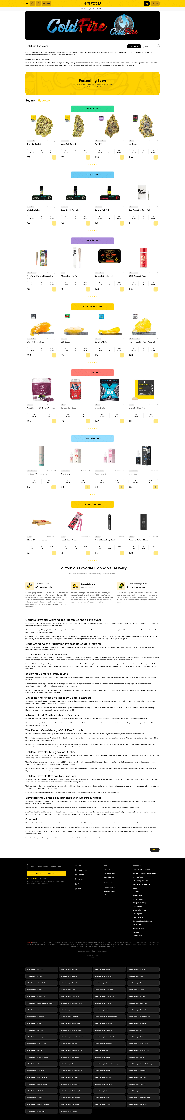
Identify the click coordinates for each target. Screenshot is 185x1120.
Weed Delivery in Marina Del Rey (105, 1037)
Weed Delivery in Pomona (69, 1064)
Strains (80, 884)
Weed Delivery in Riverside (103, 1070)
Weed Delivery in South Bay (137, 1084)
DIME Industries (155, 206)
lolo (50, 141)
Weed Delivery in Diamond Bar (104, 996)
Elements (140, 536)
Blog (79, 888)
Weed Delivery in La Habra (103, 1023)
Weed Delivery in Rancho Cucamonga (107, 1064)
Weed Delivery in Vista (102, 1097)
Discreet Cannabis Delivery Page (144, 873)
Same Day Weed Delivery (141, 870)
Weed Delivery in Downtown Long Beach (40, 1003)
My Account (82, 870)
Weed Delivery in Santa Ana (137, 1077)
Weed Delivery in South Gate (36, 1091)
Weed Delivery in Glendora (69, 1016)
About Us (136, 892)
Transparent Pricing (139, 903)
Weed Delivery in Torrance (137, 1091)
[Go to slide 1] (88, 164)
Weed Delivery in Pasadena (35, 1064)
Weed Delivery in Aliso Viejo (69, 969)
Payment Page (138, 877)
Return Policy (137, 925)
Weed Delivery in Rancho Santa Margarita (142, 1064)
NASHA (106, 338)
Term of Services (138, 928)
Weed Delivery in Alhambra (35, 969)
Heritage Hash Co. (75, 338)
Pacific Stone (154, 141)
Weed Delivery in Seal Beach (70, 1084)
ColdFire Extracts (54, 206)
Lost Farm (39, 404)
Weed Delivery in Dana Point (70, 996)
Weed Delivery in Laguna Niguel (71, 1030)
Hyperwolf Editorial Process (142, 921)
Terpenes (107, 870)
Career (135, 888)
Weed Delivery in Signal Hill (103, 1084)
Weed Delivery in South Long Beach (72, 1091)
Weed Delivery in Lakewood (103, 1030)
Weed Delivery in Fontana (69, 1010)
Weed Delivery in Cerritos (136, 983)
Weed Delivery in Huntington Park (139, 1016)
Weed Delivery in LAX (135, 1030)
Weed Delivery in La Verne (35, 1030)
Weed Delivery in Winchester (138, 1104)
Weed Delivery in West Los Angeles (38, 1104)
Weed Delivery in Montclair (103, 1043)
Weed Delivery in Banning (69, 976)
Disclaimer (136, 932)
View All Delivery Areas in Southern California (46, 866)
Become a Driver (109, 887)
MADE (118, 141)
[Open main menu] (27, 3)
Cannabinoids (109, 877)
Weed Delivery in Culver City (36, 996)
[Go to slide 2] (90, 164)
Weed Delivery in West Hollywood (139, 1097)
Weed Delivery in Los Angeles (36, 1037)
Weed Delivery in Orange (136, 1057)
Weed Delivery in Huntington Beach (106, 1016)
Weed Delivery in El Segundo (138, 1003)
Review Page (137, 906)
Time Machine (40, 272)
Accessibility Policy (139, 910)
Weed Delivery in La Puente (137, 1023)
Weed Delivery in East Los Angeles (71, 1003)
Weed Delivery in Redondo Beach (71, 1070)
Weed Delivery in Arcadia (137, 969)
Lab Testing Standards (140, 881)
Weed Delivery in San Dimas (103, 1077)
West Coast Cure (75, 272)
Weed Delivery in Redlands (35, 1070)
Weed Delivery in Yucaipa (69, 1111)
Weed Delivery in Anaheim (103, 969)
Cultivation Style (109, 873)
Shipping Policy (138, 914)
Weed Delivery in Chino (34, 989)
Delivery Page (137, 895)
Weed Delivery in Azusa (34, 976)
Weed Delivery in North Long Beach (38, 1057)
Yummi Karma (39, 470)
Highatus (106, 404)
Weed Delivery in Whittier (103, 1104)
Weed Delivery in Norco (102, 1050)
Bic (105, 536)
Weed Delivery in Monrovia (69, 1043)
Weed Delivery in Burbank (69, 983)
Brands (80, 879)
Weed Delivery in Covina (136, 989)
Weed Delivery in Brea (136, 976)
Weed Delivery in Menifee (137, 1037)
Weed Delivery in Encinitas (35, 1010)
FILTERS (135, 46)
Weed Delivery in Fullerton (103, 1010)
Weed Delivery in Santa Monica (37, 1084)
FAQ (105, 895)
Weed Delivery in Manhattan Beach (72, 1037)
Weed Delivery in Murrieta (35, 1050)
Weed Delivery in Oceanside (70, 1057)
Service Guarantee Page (141, 884)
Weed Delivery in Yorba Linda (36, 1111)
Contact (81, 875)
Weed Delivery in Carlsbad (103, 983)
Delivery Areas (138, 899)
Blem (105, 272)
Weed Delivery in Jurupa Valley (70, 1023)
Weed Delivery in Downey (137, 996)
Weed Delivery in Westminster (70, 1104)
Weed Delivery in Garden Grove (138, 1010)
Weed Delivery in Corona (68, 989)
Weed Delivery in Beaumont (103, 976)
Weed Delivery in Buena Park (36, 983)
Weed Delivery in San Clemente (37, 1077)
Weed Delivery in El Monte (103, 1003)
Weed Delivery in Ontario (102, 1057)
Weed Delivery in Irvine (34, 1023)
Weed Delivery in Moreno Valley (138, 1043)
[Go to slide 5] (96, 164)
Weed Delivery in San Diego (69, 1077)
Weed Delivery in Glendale (35, 1016)
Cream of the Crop (41, 338)
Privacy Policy (137, 936)
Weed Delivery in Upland (34, 1097)
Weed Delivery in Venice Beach (70, 1097)
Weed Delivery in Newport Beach (71, 1050)
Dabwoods (120, 206)
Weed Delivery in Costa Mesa (104, 989)
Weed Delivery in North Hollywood (139, 1050)
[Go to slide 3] (92, 164)
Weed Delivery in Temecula (103, 1091)
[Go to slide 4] (94, 164)
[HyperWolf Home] (92, 3)
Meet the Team (138, 917)
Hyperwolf (39, 536)
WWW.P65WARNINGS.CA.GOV (99, 952)
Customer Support (110, 891)
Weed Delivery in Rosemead (137, 1070)
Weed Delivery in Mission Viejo (36, 1043)
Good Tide (73, 404)
